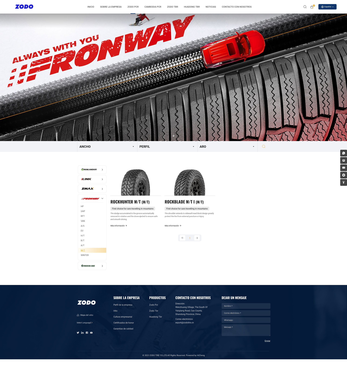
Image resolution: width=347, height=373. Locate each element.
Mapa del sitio (86, 315)
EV (82, 230)
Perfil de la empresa (122, 304)
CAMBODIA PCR (152, 6)
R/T (82, 240)
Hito (115, 310)
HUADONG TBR (192, 6)
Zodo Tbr (153, 310)
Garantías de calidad (123, 328)
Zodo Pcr (153, 304)
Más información (117, 225)
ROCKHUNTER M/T (129, 201)
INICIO (90, 6)
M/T (83, 250)
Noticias (211, 6)
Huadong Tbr (155, 316)
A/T (82, 245)
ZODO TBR (172, 6)
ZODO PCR (133, 6)
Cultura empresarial (122, 316)
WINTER (85, 255)
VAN (83, 220)
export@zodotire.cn (184, 322)
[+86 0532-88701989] (343, 160)
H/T (83, 235)
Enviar (267, 340)
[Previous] (182, 238)
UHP (83, 211)
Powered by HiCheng (195, 355)
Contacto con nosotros (237, 6)
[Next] (197, 238)
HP (82, 206)
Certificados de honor (123, 322)
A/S (82, 225)
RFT (83, 216)
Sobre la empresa (111, 6)
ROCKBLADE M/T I (184, 201)
